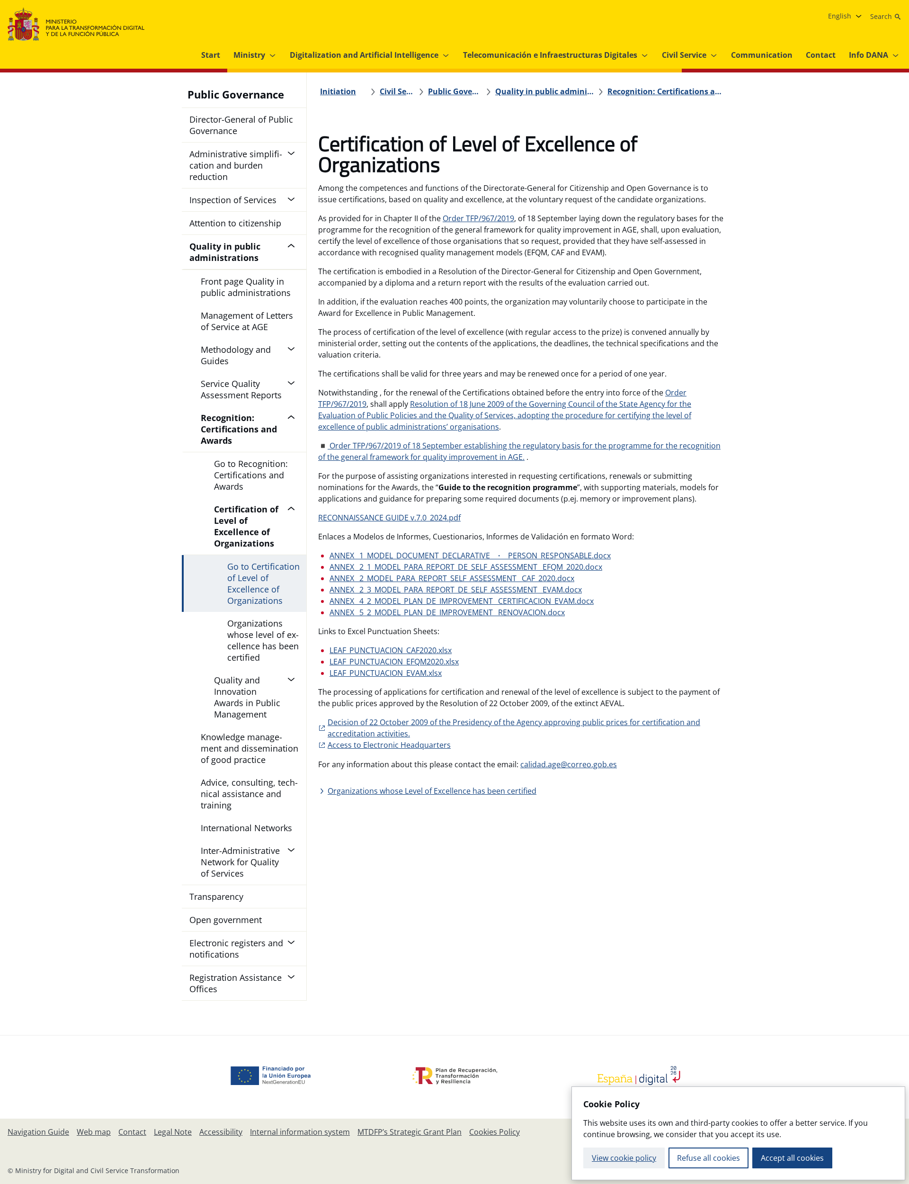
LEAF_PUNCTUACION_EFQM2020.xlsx (394, 661)
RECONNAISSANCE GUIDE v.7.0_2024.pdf (389, 517)
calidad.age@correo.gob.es (568, 764)
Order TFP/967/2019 (478, 218)
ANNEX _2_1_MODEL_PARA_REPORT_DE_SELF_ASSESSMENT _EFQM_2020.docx (466, 567)
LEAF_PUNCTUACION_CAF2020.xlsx (391, 650)
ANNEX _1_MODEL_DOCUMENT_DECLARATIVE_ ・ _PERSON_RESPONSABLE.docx (470, 555)
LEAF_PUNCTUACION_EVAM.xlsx (386, 673)
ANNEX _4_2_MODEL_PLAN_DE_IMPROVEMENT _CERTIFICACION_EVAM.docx (462, 601)
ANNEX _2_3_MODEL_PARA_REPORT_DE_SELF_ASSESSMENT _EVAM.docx (456, 589)
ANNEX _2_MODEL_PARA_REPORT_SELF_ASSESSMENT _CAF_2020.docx (452, 578)
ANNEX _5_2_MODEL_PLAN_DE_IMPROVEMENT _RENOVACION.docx (447, 612)
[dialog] (738, 1133)
